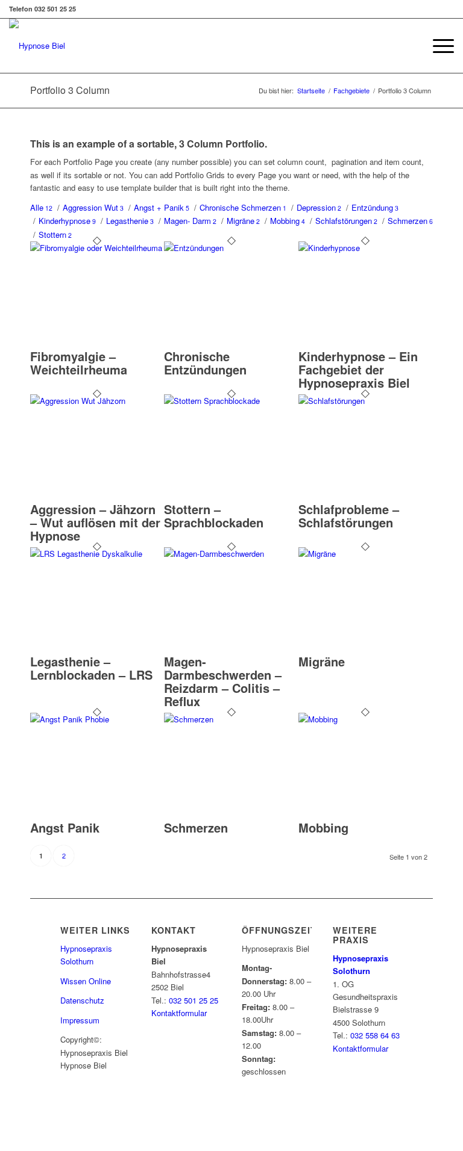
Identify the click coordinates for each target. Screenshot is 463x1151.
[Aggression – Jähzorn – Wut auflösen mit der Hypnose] (97, 400)
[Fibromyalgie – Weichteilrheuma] (97, 247)
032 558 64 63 (375, 1035)
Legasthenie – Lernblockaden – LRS (91, 668)
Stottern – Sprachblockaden (213, 515)
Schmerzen (196, 827)
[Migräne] (365, 553)
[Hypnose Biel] (37, 46)
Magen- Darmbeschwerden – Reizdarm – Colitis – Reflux (223, 681)
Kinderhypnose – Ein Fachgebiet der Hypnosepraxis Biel (358, 369)
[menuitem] (437, 46)
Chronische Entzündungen (205, 362)
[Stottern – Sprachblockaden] (231, 400)
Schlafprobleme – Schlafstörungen (348, 515)
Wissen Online (85, 981)
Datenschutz (82, 1000)
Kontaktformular (179, 1013)
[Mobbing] (365, 719)
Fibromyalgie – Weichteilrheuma (78, 362)
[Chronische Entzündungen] (231, 247)
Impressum (79, 1020)
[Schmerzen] (231, 719)
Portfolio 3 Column (70, 90)
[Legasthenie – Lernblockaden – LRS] (97, 553)
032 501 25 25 (193, 1000)
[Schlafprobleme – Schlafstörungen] (365, 400)
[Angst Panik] (97, 719)
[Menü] (437, 46)
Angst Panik (64, 827)
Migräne (321, 661)
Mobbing (323, 827)
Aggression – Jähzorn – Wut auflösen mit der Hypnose (95, 522)
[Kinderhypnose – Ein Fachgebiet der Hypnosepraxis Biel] (365, 247)
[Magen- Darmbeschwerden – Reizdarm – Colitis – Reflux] (231, 553)
